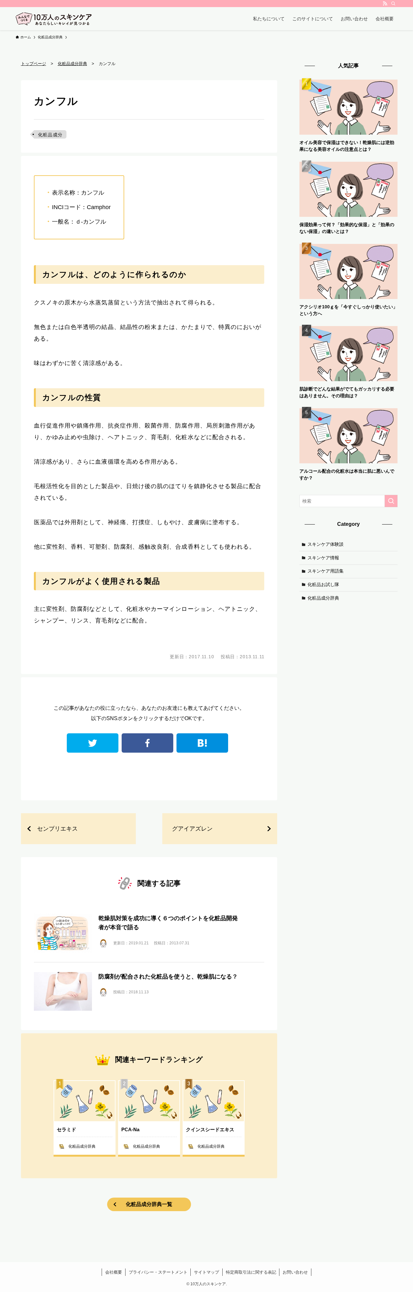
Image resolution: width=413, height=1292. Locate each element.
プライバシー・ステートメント (158, 1272)
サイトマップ (206, 1272)
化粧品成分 (50, 134)
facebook (147, 743)
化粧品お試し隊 (323, 584)
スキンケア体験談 (325, 544)
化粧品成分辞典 (323, 597)
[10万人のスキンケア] (53, 18)
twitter (92, 743)
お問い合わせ (295, 1272)
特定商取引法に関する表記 (251, 1272)
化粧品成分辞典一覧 (149, 1204)
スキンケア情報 (323, 557)
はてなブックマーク (202, 743)
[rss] (385, 3)
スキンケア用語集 (325, 571)
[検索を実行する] (391, 501)
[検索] (393, 3)
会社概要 (113, 1272)
